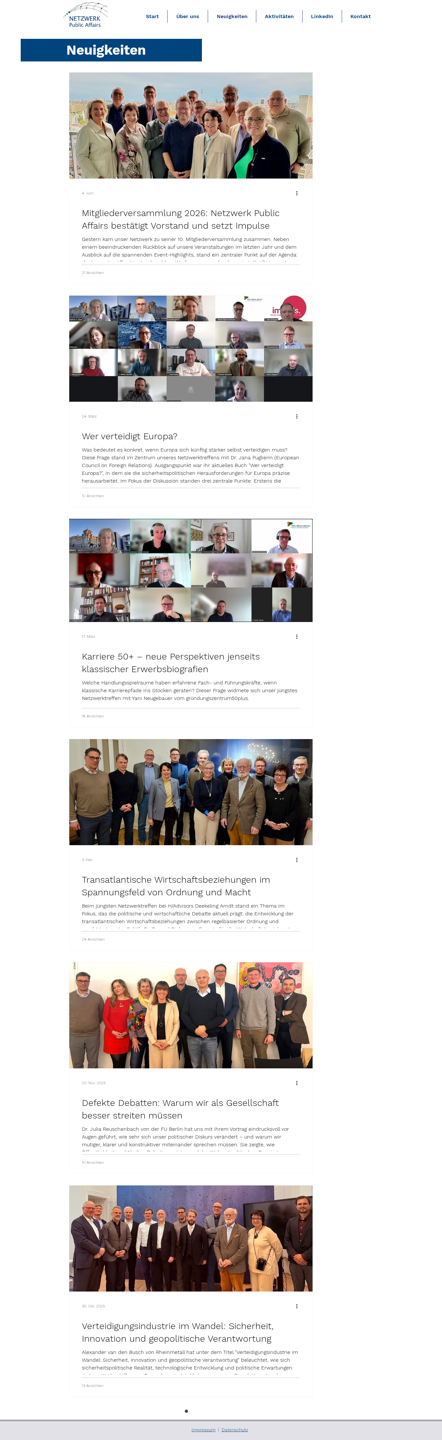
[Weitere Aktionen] (299, 193)
